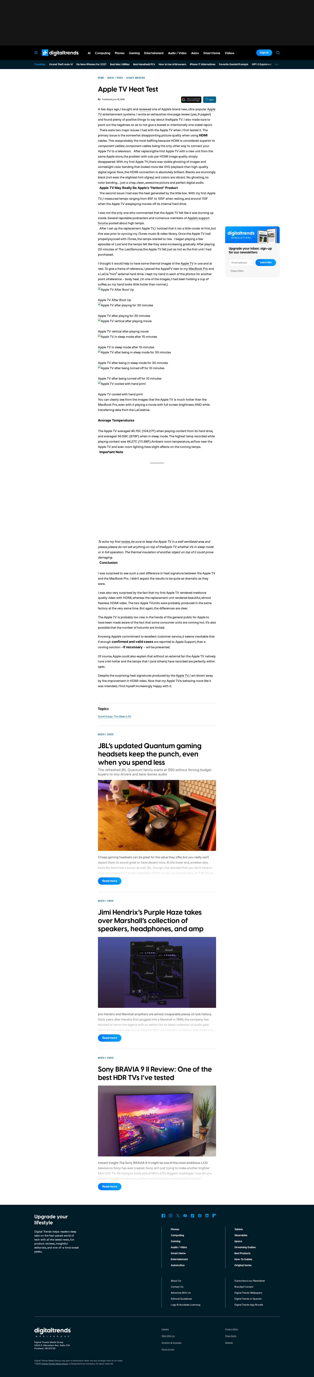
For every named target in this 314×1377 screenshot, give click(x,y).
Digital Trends (53, 57)
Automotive (178, 1265)
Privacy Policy (237, 270)
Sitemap (229, 1342)
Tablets (238, 1229)
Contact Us (177, 1286)
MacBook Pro (198, 269)
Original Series (242, 1265)
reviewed (145, 109)
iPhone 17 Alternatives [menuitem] (202, 64)
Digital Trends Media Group (54, 1363)
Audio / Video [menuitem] (177, 53)
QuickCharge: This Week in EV (114, 716)
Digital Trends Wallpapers (248, 1292)
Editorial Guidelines (181, 1298)
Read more (109, 881)
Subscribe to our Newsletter (249, 1280)
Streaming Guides (245, 1247)
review (125, 541)
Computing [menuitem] (102, 53)
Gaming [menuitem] (134, 53)
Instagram (170, 1215)
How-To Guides (243, 1259)
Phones (175, 1229)
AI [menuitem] (89, 53)
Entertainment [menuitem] (154, 53)
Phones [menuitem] (119, 53)
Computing (177, 1235)
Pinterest (200, 1215)
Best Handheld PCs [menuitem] (144, 64)
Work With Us (168, 1335)
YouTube (185, 1215)
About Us (176, 1280)
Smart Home (178, 1253)
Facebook (163, 1215)
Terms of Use (168, 1349)
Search (278, 52)
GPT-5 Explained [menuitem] (261, 64)
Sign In (264, 53)
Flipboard (214, 1215)
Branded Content (243, 1286)
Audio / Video (179, 1247)
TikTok (192, 1215)
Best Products (242, 1253)
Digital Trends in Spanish (248, 1298)
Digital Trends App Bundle (248, 1304)
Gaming (175, 1241)
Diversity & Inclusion (172, 1342)
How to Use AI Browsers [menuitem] (172, 64)
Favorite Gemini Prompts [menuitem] (233, 64)
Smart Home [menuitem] (211, 53)
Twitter (178, 1215)
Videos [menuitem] (229, 53)
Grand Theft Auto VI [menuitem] (61, 64)
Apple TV (187, 263)
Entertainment (179, 1259)
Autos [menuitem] (195, 53)
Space (238, 1241)
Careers (165, 1329)
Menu (36, 52)
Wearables (240, 1235)
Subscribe (266, 262)
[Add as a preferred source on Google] (191, 99)
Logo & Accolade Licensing (185, 1304)
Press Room (230, 1335)
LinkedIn (207, 1215)
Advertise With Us (181, 1292)
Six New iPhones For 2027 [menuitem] (91, 64)
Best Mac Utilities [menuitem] (120, 64)
